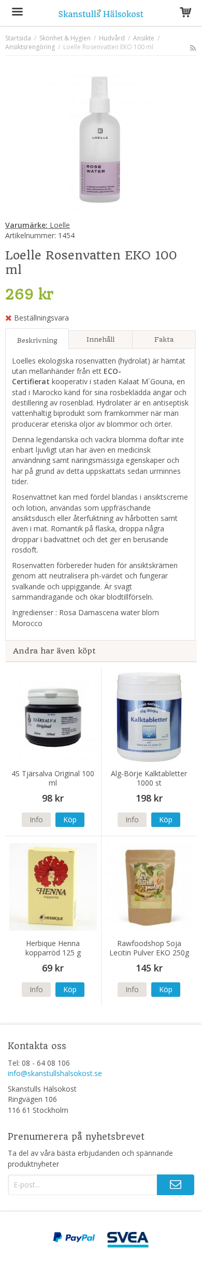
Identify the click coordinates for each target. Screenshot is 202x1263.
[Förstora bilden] (101, 139)
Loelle (37, 225)
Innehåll (100, 339)
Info (36, 819)
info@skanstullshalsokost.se (55, 1073)
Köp (70, 819)
